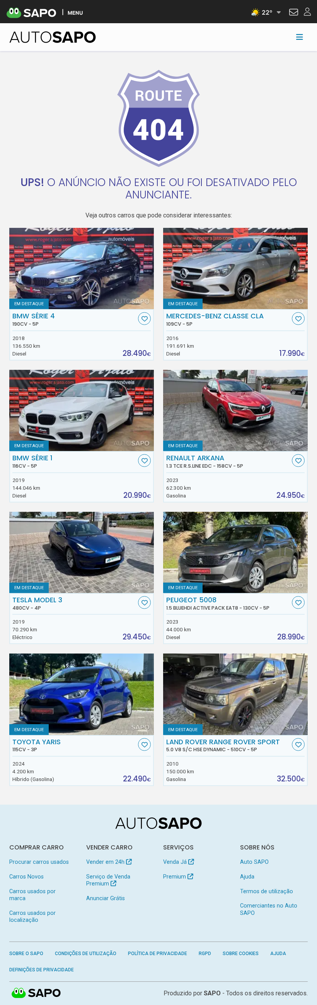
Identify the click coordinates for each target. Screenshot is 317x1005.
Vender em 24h (106, 862)
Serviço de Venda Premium (108, 880)
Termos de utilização (266, 891)
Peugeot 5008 (217, 603)
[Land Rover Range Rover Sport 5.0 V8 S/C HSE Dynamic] (235, 694)
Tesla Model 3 (37, 603)
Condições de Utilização (85, 953)
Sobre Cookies (241, 953)
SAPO (36, 993)
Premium (175, 876)
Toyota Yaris (36, 745)
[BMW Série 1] (81, 410)
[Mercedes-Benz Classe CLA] (235, 268)
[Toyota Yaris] (81, 694)
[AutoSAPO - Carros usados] (52, 37)
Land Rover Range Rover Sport (223, 745)
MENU (75, 12)
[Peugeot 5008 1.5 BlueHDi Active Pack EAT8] (235, 552)
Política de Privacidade (157, 953)
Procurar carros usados (39, 862)
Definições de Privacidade (41, 970)
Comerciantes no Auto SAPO (268, 909)
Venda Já (175, 862)
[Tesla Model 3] (81, 552)
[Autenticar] (293, 13)
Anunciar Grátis (105, 898)
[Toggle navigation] (299, 37)
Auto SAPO (254, 862)
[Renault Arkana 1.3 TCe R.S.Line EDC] (235, 410)
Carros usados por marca (32, 895)
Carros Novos (26, 876)
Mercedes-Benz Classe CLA (215, 319)
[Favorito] (144, 318)
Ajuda (247, 876)
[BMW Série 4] (81, 268)
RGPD (205, 953)
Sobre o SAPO (26, 953)
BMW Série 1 (32, 461)
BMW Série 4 (33, 319)
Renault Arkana (204, 461)
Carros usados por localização (32, 916)
